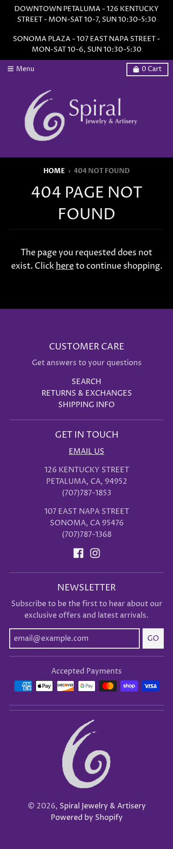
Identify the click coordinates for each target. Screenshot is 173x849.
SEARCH (86, 382)
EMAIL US (86, 452)
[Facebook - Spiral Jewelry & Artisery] (78, 553)
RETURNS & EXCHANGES (87, 393)
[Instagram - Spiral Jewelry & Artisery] (95, 553)
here (65, 266)
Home (54, 171)
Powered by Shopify (87, 818)
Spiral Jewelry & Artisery (103, 806)
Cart (152, 69)
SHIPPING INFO (86, 405)
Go (153, 638)
